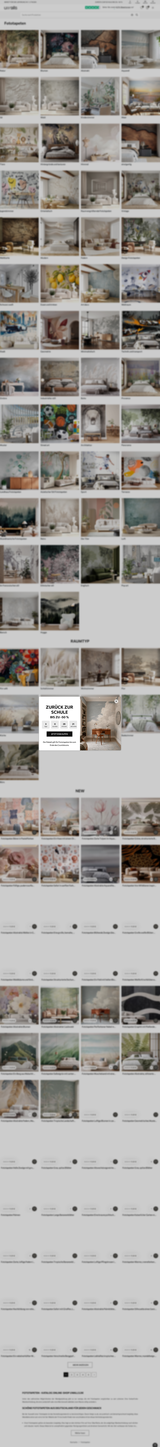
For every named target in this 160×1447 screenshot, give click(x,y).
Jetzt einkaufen (59, 734)
